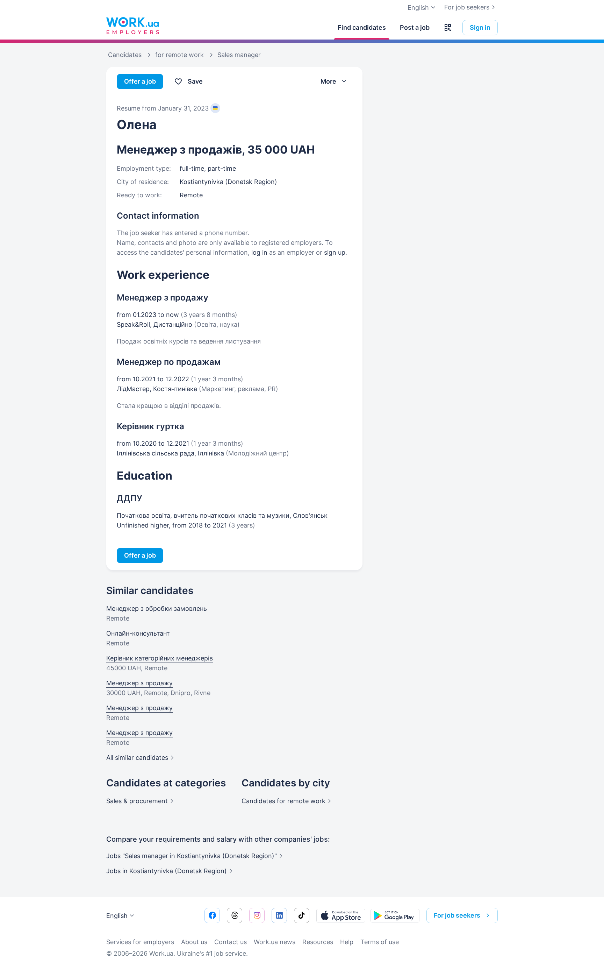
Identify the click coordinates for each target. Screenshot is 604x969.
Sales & (137, 801)
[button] (447, 28)
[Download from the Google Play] (395, 915)
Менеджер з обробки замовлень (156, 608)
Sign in (480, 27)
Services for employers (140, 942)
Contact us (230, 942)
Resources (317, 942)
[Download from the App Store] (340, 915)
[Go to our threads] (234, 915)
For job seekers (466, 7)
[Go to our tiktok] (301, 915)
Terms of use (379, 942)
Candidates (283, 801)
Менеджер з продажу (139, 683)
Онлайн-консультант (138, 633)
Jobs (166, 871)
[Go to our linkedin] (279, 915)
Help (346, 942)
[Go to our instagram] (257, 915)
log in (259, 252)
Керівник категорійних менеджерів (159, 658)
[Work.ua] (132, 26)
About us (194, 942)
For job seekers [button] (457, 915)
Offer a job (140, 81)
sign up (334, 252)
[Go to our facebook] (212, 915)
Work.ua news (274, 942)
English (117, 915)
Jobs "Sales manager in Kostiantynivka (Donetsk (191, 856)
